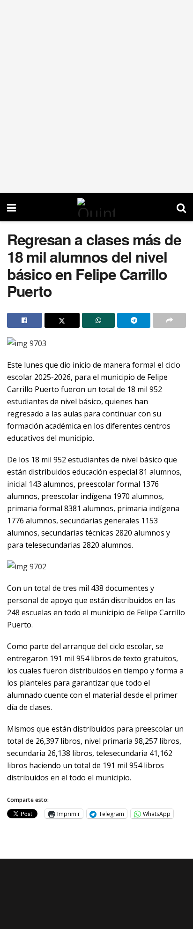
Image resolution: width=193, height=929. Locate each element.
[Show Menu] (11, 207)
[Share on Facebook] (24, 320)
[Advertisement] (96, 96)
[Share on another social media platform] (169, 320)
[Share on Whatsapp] (98, 320)
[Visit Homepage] (96, 207)
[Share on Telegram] (133, 320)
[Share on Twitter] (62, 320)
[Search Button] (181, 207)
